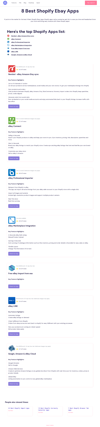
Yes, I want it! (91, 3)
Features (14, 3)
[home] (5, 3)
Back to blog (50, 425)
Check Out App (13, 106)
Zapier (38, 3)
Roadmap (31, 3)
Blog (25, 3)
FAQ (20, 3)
